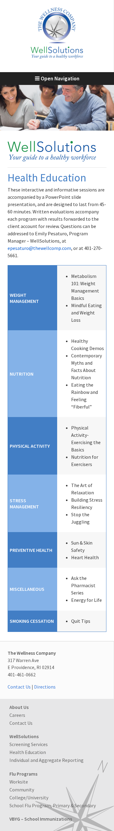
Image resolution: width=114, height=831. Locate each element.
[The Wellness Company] (57, 57)
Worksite (18, 782)
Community (21, 790)
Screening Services (28, 744)
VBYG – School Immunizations (40, 819)
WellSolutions (24, 736)
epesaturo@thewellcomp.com (39, 248)
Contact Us (19, 687)
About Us (19, 707)
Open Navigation (59, 78)
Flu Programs (23, 774)
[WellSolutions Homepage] (52, 160)
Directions (45, 687)
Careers (17, 715)
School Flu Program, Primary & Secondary (52, 805)
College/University (28, 797)
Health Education (27, 752)
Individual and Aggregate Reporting (46, 760)
